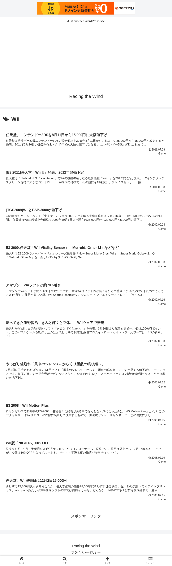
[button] (159, 421)
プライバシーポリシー (86, 552)
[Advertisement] (86, 57)
